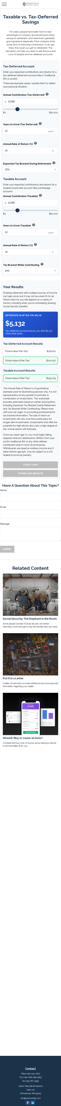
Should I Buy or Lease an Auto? (23, 737)
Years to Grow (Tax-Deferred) (22, 124)
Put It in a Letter (13, 678)
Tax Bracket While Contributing (23, 264)
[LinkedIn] (33, 1103)
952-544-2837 (33, 1074)
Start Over (30, 464)
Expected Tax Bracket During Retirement (29, 163)
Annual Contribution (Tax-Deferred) (26, 94)
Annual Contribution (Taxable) (22, 196)
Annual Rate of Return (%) (20, 143)
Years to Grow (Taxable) (19, 225)
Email (3, 507)
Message (5, 524)
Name (3, 490)
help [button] (47, 94)
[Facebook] (28, 1103)
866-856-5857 (35, 1077)
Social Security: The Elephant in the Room (30, 618)
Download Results (30, 473)
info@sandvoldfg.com (30, 1098)
